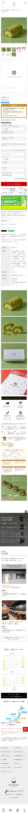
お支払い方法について (7, 751)
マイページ (17, 763)
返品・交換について (6, 755)
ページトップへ (26, 511)
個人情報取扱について (20, 755)
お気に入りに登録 (6, 767)
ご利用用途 (4, 167)
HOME (2, 10)
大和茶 (13, 10)
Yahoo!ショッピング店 (7, 771)
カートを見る (18, 767)
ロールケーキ (19, 10)
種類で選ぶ (7, 10)
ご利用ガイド (5, 747)
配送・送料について (19, 751)
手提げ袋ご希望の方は (6, 172)
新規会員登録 (5, 763)
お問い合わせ (18, 747)
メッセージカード (5, 156)
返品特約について (5, 220)
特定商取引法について (20, 759)
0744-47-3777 (16, 791)
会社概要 (4, 759)
